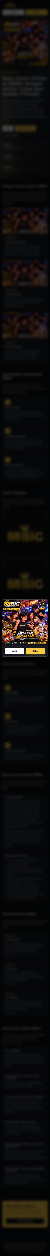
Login (14, 651)
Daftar (35, 651)
